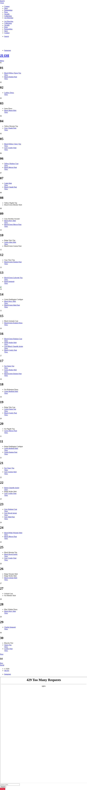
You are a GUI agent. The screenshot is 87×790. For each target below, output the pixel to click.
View (6, 75)
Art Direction (8, 18)
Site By (6, 670)
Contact (6, 6)
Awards (6, 14)
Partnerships (8, 10)
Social (2, 665)
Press (6, 12)
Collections (8, 16)
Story (6, 8)
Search (6, 36)
